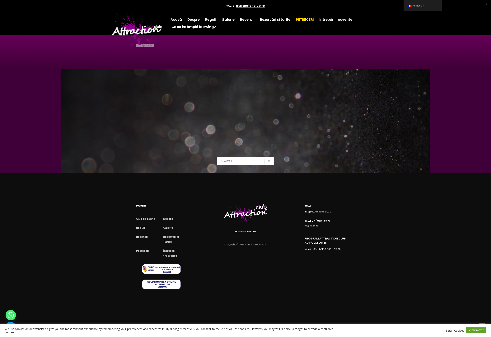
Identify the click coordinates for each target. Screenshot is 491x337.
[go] (269, 161)
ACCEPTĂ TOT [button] (476, 330)
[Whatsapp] (11, 315)
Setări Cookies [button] (455, 330)
